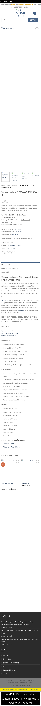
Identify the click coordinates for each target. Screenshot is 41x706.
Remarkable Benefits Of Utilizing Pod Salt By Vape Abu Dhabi (19, 631)
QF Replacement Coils (8, 331)
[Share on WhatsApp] (3, 252)
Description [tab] (5, 264)
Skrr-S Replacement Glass (9, 333)
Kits (5, 248)
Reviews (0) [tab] (5, 272)
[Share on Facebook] (6, 252)
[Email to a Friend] (13, 252)
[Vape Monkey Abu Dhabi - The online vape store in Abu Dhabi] (20, 13)
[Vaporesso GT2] (30, 470)
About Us (4, 655)
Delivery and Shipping (8, 670)
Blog (3, 666)
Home (3, 185)
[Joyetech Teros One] (10, 470)
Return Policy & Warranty (26, 680)
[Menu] (2, 13)
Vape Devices (11, 185)
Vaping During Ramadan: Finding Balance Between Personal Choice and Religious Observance (17, 623)
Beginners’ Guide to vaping (10, 662)
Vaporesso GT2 (25, 483)
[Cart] (39, 13)
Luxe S (8, 248)
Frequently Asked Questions (17, 682)
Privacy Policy (11, 680)
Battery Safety (6, 659)
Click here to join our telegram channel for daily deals (20, 689)
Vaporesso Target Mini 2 (11, 447)
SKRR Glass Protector (8, 336)
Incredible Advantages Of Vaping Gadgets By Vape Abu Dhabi (19, 640)
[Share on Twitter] (10, 252)
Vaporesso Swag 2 (9, 443)
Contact (4, 674)
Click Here (17, 229)
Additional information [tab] (10, 268)
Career (31, 682)
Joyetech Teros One (7, 483)
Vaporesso (18, 245)
